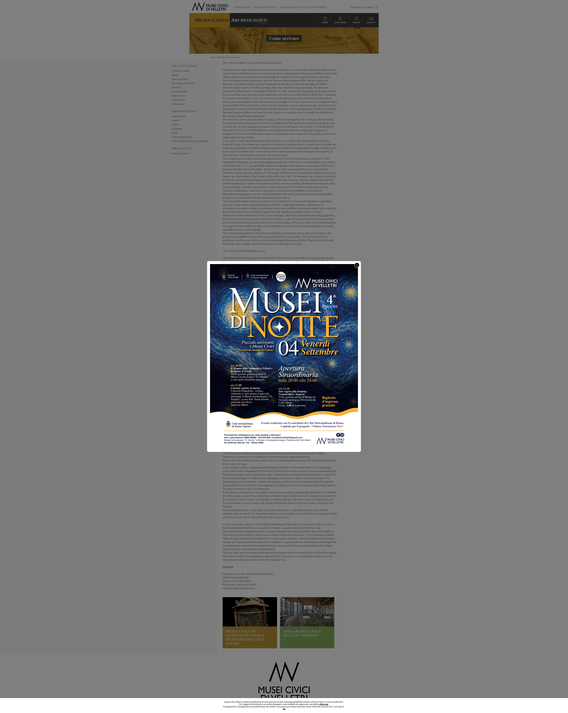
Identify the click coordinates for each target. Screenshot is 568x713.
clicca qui (323, 704)
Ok (284, 709)
